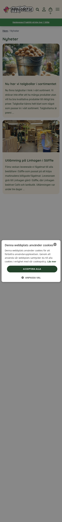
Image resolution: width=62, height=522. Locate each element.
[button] (31, 277)
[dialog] (31, 261)
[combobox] (54, 244)
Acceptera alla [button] (32, 268)
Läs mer (51, 261)
